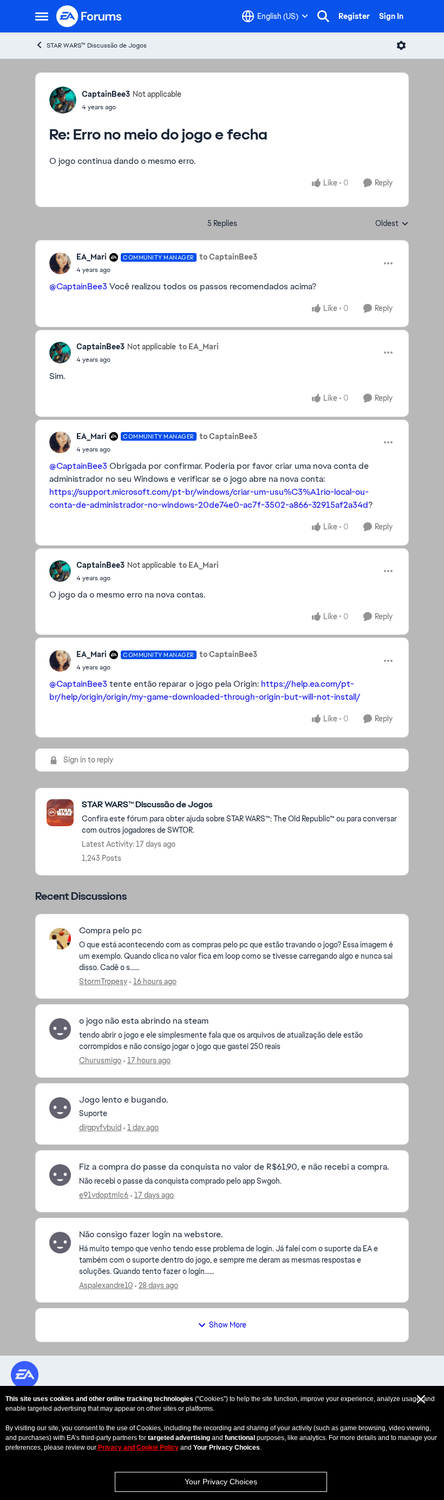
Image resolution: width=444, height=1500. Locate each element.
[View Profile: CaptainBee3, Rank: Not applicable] (62, 100)
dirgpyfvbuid (100, 1127)
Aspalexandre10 (106, 1285)
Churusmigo (100, 1060)
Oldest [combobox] (392, 223)
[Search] (323, 16)
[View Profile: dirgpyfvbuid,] (60, 1108)
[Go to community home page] (89, 16)
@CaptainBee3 (78, 286)
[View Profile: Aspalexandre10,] (60, 1242)
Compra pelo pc (110, 930)
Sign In (391, 16)
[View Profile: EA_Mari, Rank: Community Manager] (60, 263)
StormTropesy (103, 981)
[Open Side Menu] (42, 16)
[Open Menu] (401, 45)
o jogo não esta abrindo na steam (143, 1021)
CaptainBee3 (106, 94)
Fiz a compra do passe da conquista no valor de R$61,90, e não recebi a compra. (234, 1166)
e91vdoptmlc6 (103, 1195)
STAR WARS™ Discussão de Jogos (97, 45)
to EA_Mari (199, 346)
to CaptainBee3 (228, 257)
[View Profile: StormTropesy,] (60, 939)
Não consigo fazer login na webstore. (151, 1234)
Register (354, 16)
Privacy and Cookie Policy (138, 1447)
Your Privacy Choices (221, 1481)
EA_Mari (91, 257)
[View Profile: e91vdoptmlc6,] (60, 1175)
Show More (227, 1325)
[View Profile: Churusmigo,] (60, 1029)
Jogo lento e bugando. (123, 1099)
